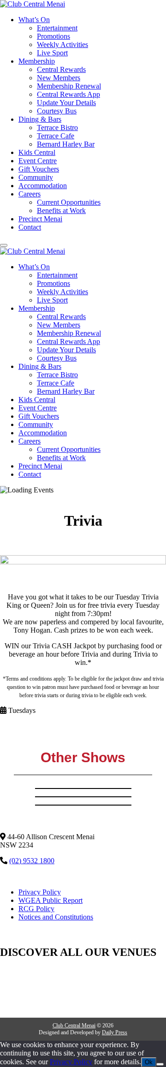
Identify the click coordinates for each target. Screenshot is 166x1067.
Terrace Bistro (57, 127)
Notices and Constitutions (55, 917)
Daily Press (114, 1032)
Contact (29, 227)
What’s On (34, 20)
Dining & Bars (39, 119)
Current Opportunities (69, 202)
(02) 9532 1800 (31, 861)
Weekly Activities (62, 44)
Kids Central (36, 152)
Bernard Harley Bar (66, 144)
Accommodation (42, 186)
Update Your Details (66, 103)
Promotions (53, 36)
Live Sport (52, 53)
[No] (160, 1064)
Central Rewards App (68, 94)
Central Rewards (61, 69)
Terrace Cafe (55, 136)
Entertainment (57, 28)
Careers (29, 194)
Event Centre (37, 161)
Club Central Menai (74, 1025)
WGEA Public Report (50, 900)
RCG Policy (36, 909)
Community (35, 177)
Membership (36, 61)
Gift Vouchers (38, 169)
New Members (58, 78)
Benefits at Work (61, 210)
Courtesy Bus (57, 111)
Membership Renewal (69, 86)
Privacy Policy (39, 892)
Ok (149, 1062)
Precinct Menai (40, 219)
